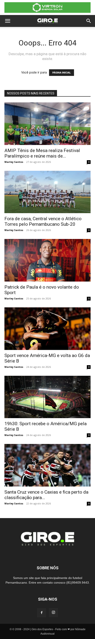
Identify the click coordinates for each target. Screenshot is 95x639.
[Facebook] (41, 612)
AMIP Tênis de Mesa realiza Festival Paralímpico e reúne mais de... (42, 153)
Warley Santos (13, 162)
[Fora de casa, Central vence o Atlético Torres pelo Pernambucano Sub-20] (47, 192)
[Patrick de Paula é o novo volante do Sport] (47, 260)
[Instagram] (53, 612)
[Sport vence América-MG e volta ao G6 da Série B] (47, 328)
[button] (7, 21)
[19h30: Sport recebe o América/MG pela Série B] (47, 397)
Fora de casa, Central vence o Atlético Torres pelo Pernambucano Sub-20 (43, 221)
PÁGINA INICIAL (61, 72)
